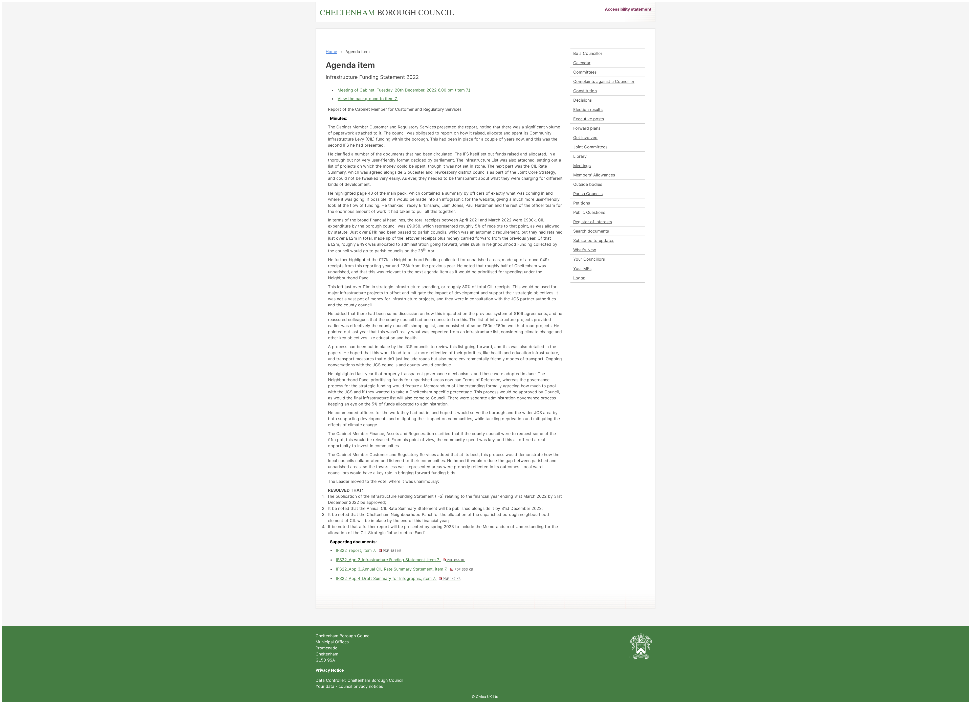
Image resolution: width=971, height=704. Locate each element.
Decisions (582, 100)
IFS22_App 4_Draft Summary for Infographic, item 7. (398, 578)
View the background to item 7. (368, 98)
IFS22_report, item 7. (368, 550)
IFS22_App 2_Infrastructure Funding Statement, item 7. (400, 559)
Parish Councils (588, 193)
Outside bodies (587, 184)
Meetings (582, 165)
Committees (585, 72)
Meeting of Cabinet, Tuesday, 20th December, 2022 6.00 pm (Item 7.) (404, 90)
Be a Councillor (587, 53)
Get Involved (585, 137)
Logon (579, 277)
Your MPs (582, 268)
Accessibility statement (628, 9)
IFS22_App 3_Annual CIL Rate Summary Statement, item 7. (404, 569)
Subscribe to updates (593, 240)
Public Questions (589, 212)
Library (580, 156)
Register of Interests (592, 221)
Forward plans (586, 128)
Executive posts (588, 118)
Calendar (581, 62)
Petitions (581, 203)
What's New (584, 249)
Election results (588, 109)
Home (331, 51)
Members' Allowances (594, 174)
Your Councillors (589, 259)
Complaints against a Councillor (603, 81)
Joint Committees (590, 146)
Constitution (585, 90)
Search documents (591, 231)
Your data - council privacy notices (349, 686)
